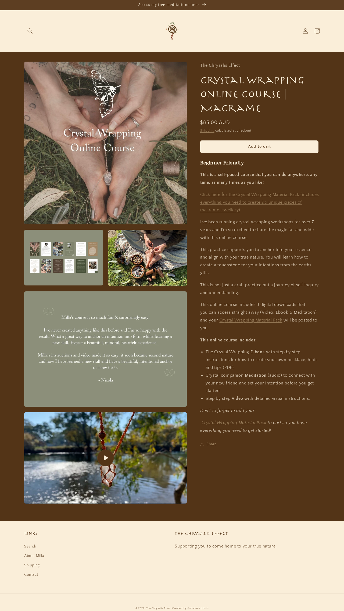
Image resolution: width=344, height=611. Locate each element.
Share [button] (211, 444)
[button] (30, 31)
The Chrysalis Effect (158, 608)
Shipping (207, 131)
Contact (31, 575)
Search (30, 546)
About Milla (34, 556)
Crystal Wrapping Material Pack (250, 320)
